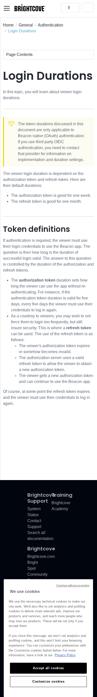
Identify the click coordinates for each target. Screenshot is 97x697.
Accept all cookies (48, 668)
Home (8, 25)
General (26, 25)
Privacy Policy (65, 655)
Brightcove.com (41, 556)
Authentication (50, 25)
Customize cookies (48, 681)
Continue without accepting (72, 585)
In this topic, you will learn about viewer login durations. (42, 95)
